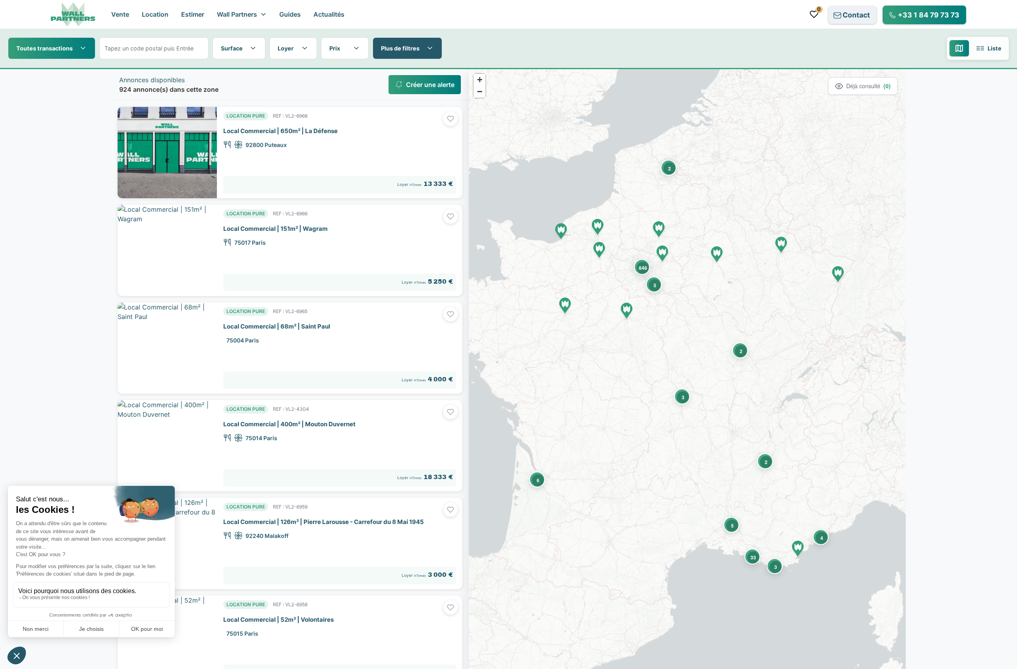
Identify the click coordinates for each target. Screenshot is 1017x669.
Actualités (328, 14)
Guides (290, 14)
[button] (242, 14)
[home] (73, 14)
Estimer (192, 14)
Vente (120, 14)
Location (155, 14)
